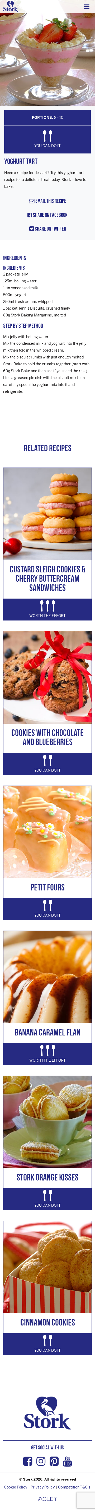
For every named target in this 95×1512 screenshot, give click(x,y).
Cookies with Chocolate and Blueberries (47, 737)
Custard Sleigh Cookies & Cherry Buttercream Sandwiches (47, 578)
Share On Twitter (50, 229)
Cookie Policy (15, 1487)
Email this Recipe (50, 201)
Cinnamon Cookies (47, 1322)
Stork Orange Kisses (47, 1177)
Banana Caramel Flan (47, 1032)
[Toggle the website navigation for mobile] (86, 6)
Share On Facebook (50, 215)
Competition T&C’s (74, 1487)
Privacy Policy (43, 1487)
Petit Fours (48, 887)
